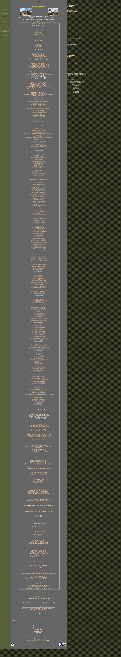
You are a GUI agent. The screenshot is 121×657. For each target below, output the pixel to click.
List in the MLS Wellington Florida (38, 294)
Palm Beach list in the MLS (39, 388)
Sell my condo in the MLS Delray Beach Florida (39, 213)
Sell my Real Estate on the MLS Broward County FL (38, 88)
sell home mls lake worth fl (39, 182)
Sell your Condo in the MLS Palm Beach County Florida (39, 346)
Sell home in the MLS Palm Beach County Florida (38, 336)
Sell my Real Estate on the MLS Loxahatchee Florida (38, 248)
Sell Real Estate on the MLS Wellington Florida (38, 286)
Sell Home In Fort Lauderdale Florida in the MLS (39, 145)
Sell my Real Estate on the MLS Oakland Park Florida (38, 283)
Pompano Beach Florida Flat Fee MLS (38, 456)
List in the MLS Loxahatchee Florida (38, 246)
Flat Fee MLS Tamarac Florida (38, 555)
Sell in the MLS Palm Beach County (38, 368)
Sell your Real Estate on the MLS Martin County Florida (38, 254)
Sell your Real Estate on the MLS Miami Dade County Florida (39, 359)
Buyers (43, 638)
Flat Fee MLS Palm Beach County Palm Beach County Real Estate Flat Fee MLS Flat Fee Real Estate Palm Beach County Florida (38, 371)
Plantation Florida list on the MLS (38, 429)
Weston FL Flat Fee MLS (38, 325)
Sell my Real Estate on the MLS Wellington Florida (38, 292)
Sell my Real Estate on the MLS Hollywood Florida (38, 158)
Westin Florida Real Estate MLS (38, 326)
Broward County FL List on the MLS (38, 82)
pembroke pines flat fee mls (38, 424)
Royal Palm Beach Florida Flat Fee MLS (38, 499)
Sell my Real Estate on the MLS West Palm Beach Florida (38, 242)
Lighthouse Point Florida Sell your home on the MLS (38, 187)
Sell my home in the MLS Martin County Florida (39, 258)
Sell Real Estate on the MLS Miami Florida (38, 265)
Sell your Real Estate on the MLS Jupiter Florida (39, 172)
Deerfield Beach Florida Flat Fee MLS (38, 120)
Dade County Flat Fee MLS (39, 109)
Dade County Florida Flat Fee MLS (38, 110)
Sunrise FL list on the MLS (38, 539)
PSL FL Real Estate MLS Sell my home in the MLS (38, 481)
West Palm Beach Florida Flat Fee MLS (38, 302)
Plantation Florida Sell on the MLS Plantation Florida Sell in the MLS (38, 432)
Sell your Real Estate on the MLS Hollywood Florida (38, 157)
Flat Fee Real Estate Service (38, 23)
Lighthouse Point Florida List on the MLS (39, 185)
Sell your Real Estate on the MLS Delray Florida (39, 130)
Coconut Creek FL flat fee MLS (38, 97)
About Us (37, 638)
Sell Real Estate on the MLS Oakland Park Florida (38, 281)
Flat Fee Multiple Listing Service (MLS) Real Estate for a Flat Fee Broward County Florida (38, 95)
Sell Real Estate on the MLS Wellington (38, 291)
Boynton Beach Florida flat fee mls (38, 63)
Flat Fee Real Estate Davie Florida (39, 118)
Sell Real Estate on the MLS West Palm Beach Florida (39, 241)
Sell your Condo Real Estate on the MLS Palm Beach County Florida (39, 347)
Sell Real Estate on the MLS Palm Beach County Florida (38, 338)
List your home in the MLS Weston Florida (38, 331)
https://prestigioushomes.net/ (31, 394)
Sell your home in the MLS (38, 34)
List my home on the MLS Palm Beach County (38, 392)
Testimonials (29, 640)
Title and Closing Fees (38, 639)
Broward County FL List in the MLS (38, 84)
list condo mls (39, 35)
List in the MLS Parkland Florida (38, 397)
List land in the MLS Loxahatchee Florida (39, 244)
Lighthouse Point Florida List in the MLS (38, 184)
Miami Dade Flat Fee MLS (38, 261)
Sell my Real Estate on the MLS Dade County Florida (38, 112)
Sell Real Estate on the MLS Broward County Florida (38, 86)
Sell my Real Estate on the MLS (39, 56)
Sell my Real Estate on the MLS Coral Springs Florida (38, 105)
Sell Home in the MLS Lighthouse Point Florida (38, 227)
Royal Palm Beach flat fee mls (38, 497)
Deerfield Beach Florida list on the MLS (38, 121)
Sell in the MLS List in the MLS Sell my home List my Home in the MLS (38, 46)
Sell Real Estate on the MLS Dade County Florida (38, 111)
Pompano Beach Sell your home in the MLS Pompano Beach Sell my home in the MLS (38, 453)
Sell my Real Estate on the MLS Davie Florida (38, 116)
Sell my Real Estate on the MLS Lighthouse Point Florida (38, 231)
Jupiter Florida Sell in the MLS (38, 165)
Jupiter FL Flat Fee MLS (38, 170)
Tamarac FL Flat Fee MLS (38, 557)
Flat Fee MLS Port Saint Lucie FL (38, 473)
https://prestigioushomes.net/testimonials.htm (39, 561)
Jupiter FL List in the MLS (38, 163)
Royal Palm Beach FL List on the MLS (38, 486)
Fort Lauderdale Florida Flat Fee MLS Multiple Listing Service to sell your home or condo (39, 137)
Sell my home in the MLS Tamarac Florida (38, 552)
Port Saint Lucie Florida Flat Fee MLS (38, 472)
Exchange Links (38, 631)
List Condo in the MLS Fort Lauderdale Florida (38, 192)
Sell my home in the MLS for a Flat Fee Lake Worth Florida (38, 179)
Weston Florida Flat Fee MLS (38, 324)
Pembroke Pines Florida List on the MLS (39, 412)
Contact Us (39, 640)
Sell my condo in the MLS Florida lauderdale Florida (38, 223)
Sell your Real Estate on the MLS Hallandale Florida (38, 142)
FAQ (43, 639)
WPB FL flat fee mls (39, 311)
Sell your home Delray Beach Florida (38, 211)
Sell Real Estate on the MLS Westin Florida (38, 333)
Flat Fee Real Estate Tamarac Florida (38, 556)
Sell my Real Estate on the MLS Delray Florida (38, 131)
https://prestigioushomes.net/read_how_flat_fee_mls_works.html (38, 505)
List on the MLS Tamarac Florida (38, 551)
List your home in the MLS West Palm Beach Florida (38, 309)
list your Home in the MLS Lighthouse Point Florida (38, 228)
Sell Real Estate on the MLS (38, 54)
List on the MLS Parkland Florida (38, 398)
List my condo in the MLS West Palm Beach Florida (38, 320)
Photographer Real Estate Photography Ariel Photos (38, 566)
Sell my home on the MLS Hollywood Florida (38, 161)
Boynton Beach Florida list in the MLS (38, 72)
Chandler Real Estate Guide (25, 602)
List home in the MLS (38, 30)
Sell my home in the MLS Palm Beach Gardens (38, 383)
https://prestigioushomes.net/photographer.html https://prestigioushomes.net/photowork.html (38, 586)
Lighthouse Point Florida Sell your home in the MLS (38, 188)
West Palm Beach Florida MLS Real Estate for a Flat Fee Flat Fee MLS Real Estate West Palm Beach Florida (38, 300)
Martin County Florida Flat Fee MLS (38, 252)
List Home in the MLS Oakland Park (38, 278)
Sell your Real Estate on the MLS (38, 55)
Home (33, 638)
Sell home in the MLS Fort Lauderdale (38, 220)
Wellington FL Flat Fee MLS (39, 284)
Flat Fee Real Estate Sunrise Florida (39, 536)
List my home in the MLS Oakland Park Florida (38, 279)
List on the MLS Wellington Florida (39, 293)
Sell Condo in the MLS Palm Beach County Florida (38, 344)
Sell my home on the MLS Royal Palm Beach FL (38, 491)
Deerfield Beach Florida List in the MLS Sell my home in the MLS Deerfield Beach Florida (38, 122)
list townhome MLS (38, 37)
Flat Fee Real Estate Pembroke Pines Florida (39, 426)
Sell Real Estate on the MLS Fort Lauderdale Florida (38, 146)
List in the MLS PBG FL (38, 384)
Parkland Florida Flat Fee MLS (38, 404)
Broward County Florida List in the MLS (38, 85)
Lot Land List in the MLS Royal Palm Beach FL (38, 493)
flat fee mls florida (38, 135)
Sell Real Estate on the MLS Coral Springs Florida (38, 104)
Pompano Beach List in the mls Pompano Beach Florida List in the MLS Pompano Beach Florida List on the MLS (39, 450)
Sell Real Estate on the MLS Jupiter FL (38, 166)
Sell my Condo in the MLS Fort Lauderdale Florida (38, 194)
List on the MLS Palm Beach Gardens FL (39, 381)
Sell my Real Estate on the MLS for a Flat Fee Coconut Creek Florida (38, 101)
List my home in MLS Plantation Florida (38, 198)
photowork (38, 567)
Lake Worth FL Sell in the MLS (38, 176)
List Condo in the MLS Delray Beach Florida (38, 208)
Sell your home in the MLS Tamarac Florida (38, 553)
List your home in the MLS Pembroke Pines (38, 414)
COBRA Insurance (46, 598)
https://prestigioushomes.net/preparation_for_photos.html (38, 588)
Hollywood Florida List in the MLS (38, 154)
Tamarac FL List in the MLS (39, 549)
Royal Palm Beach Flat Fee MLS (38, 498)
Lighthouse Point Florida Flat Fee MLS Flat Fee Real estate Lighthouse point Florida (38, 190)
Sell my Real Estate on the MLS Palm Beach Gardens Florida (39, 379)
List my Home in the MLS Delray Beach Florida (39, 205)
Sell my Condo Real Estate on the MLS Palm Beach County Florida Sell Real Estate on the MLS (38, 348)
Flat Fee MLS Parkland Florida (38, 403)
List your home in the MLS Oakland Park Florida (39, 280)
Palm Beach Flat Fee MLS (38, 361)
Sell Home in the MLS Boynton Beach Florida (39, 64)
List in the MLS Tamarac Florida (39, 550)
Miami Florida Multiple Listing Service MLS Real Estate (39, 264)
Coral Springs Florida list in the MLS (38, 107)
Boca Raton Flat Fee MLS (38, 49)
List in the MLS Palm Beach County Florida (38, 366)
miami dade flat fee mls (38, 357)
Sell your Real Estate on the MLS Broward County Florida (38, 87)
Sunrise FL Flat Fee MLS (38, 534)
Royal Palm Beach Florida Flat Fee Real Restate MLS (38, 500)
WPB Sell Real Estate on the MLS (39, 312)
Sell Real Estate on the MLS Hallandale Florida (38, 141)
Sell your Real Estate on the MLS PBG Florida (38, 378)
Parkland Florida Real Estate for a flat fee (39, 405)
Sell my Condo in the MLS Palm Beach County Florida (38, 345)
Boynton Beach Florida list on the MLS (38, 71)
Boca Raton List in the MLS (39, 52)
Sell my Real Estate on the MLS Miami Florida (38, 266)
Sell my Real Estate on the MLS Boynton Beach (38, 67)
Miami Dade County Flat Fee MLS (39, 356)
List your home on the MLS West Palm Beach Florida (38, 307)
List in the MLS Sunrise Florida (38, 541)
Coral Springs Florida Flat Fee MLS (38, 103)
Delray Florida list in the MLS (38, 129)
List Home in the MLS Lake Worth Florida (39, 201)
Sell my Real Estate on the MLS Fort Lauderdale (39, 147)
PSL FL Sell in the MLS (39, 479)
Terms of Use (44, 640)
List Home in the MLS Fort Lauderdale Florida (38, 218)
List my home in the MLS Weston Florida (39, 332)
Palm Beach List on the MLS (38, 387)
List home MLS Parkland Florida (38, 232)
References (34, 640)
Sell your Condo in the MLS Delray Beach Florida (38, 214)
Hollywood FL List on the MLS (38, 155)
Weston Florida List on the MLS (38, 330)
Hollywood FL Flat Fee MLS (39, 159)
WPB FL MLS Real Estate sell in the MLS (38, 314)
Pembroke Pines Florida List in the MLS (38, 410)
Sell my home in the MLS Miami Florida (38, 268)
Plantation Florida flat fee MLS (38, 439)
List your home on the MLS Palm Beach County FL (38, 391)
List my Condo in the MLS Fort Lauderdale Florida (38, 193)
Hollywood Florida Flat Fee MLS (38, 160)
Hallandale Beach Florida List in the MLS (39, 140)
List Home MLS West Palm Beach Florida (38, 238)
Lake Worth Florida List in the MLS (39, 175)
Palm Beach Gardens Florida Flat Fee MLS (38, 377)
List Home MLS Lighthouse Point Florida (38, 226)
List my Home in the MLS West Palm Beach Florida (38, 239)
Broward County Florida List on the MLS (38, 83)
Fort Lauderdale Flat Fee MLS (38, 136)
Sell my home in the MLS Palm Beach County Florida (38, 337)
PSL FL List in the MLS (39, 478)
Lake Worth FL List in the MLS (38, 174)
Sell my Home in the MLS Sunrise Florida (38, 542)
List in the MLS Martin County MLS (38, 256)
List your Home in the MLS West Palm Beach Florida (38, 240)
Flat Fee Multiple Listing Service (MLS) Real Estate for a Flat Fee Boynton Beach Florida (38, 75)
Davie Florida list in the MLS (38, 114)
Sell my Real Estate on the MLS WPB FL (39, 319)
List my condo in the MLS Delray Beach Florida (39, 206)
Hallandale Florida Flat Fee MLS (38, 149)
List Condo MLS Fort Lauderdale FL (38, 196)
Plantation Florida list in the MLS (38, 430)
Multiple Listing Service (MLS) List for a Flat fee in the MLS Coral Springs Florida (38, 108)
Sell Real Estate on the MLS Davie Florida (38, 115)
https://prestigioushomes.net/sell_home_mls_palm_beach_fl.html (38, 511)
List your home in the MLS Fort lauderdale (38, 219)
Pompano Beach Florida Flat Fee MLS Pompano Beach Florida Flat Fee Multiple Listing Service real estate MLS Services (39, 446)
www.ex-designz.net (38, 596)
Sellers (40, 638)
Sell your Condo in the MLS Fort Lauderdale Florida (38, 195)
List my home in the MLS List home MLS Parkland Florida (38, 234)
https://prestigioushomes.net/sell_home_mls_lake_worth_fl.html (39, 510)
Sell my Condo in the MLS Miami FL (38, 269)
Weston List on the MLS (38, 329)
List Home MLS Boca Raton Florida (38, 202)
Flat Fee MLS (39, 27)
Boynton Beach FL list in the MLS (38, 73)
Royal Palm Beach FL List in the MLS (38, 488)
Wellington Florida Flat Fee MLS (38, 285)
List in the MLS (38, 32)
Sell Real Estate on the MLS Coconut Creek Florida (38, 100)
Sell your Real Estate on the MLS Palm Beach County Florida (39, 339)
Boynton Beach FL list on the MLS (38, 69)
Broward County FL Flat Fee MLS (38, 92)
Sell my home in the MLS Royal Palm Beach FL (38, 492)
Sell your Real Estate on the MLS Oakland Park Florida (39, 282)
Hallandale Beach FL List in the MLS (38, 139)
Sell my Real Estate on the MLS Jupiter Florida (38, 173)
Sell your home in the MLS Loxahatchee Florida (39, 245)
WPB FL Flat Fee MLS (38, 301)
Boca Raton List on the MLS (38, 53)
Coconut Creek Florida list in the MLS (38, 99)
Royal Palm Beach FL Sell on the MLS (38, 489)
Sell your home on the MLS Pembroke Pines (38, 413)
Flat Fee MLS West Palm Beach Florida (38, 299)
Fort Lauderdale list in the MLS (38, 144)
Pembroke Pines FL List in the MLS (38, 409)
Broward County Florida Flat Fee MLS (38, 93)
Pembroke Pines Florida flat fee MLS (38, 425)
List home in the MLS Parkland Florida (38, 233)
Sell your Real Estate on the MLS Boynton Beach (38, 66)
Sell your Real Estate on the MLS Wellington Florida (38, 287)
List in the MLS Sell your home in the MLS (38, 59)
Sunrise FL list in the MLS (38, 540)
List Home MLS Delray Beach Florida (38, 204)
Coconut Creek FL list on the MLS (39, 98)
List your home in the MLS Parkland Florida (38, 400)
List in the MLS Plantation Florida (38, 199)
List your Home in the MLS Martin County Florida (38, 257)
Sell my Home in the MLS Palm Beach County (38, 367)
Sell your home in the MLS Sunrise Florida (38, 543)
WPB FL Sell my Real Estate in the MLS (39, 313)
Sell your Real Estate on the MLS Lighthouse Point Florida (38, 230)
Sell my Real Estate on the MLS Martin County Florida (39, 260)
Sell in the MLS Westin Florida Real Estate (38, 327)
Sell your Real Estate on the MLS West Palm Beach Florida (38, 303)
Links (48, 640)
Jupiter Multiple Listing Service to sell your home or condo (38, 171)
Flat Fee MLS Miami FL (38, 263)
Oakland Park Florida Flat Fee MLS (38, 274)
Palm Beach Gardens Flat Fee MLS (38, 376)
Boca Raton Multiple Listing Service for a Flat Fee (39, 58)
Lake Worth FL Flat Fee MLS (38, 178)
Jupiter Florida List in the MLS (38, 164)
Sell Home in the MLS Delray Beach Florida (38, 210)
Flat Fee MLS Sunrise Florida (38, 535)
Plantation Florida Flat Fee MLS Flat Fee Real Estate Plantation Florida (38, 441)
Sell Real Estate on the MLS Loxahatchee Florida (38, 247)
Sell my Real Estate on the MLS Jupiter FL (38, 167)
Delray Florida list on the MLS (38, 128)
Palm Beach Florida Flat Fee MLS (39, 362)
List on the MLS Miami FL (38, 270)
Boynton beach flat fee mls (38, 62)
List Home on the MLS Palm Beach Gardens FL (39, 382)
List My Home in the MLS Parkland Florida (38, 399)
